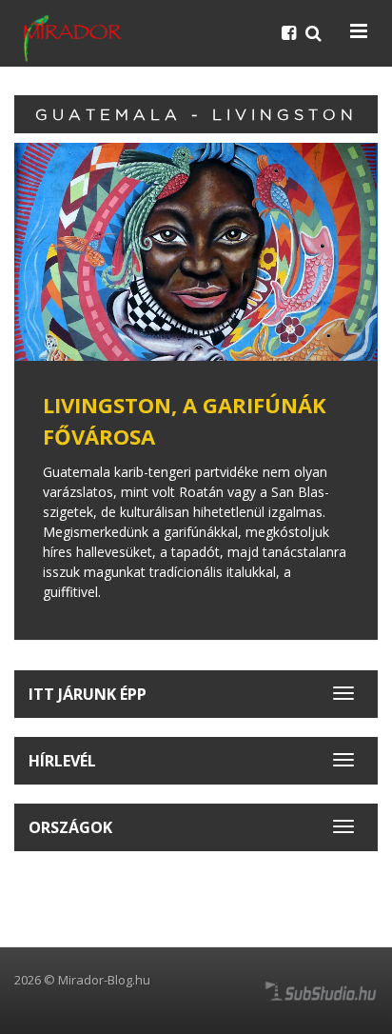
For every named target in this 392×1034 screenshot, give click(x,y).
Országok (70, 827)
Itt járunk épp (88, 694)
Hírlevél (62, 760)
